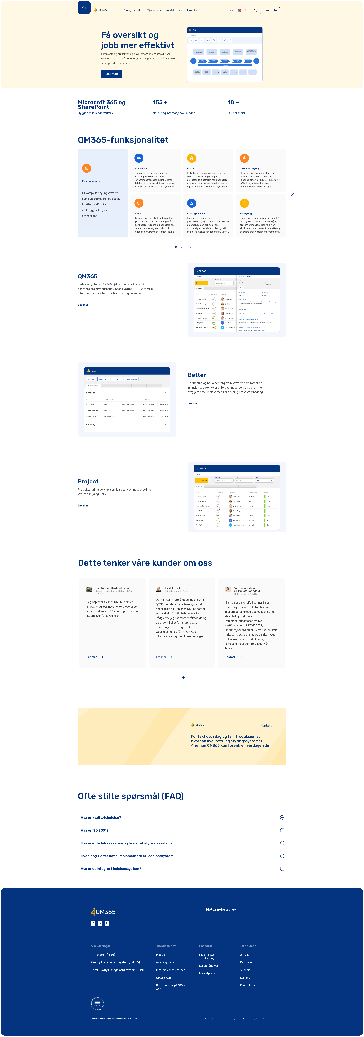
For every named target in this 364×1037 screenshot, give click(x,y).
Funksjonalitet (131, 10)
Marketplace (207, 973)
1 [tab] (176, 247)
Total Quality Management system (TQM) (117, 970)
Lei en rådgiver (208, 965)
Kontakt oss (247, 985)
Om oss (244, 954)
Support (245, 970)
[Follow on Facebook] (93, 923)
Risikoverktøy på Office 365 (170, 987)
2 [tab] (181, 247)
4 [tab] (191, 247)
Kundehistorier (174, 10)
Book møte (270, 10)
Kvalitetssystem (92, 181)
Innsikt (191, 10)
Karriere (245, 977)
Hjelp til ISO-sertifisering (207, 956)
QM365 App (163, 977)
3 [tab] (186, 247)
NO (244, 10)
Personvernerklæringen (227, 1019)
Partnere (246, 962)
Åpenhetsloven (269, 1019)
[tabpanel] (156, 193)
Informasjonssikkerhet (170, 970)
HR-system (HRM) (103, 954)
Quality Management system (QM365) (115, 962)
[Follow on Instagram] (100, 923)
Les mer (83, 304)
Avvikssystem (165, 962)
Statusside (209, 1019)
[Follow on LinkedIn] (107, 923)
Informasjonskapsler (250, 1019)
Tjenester (153, 10)
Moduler (161, 954)
